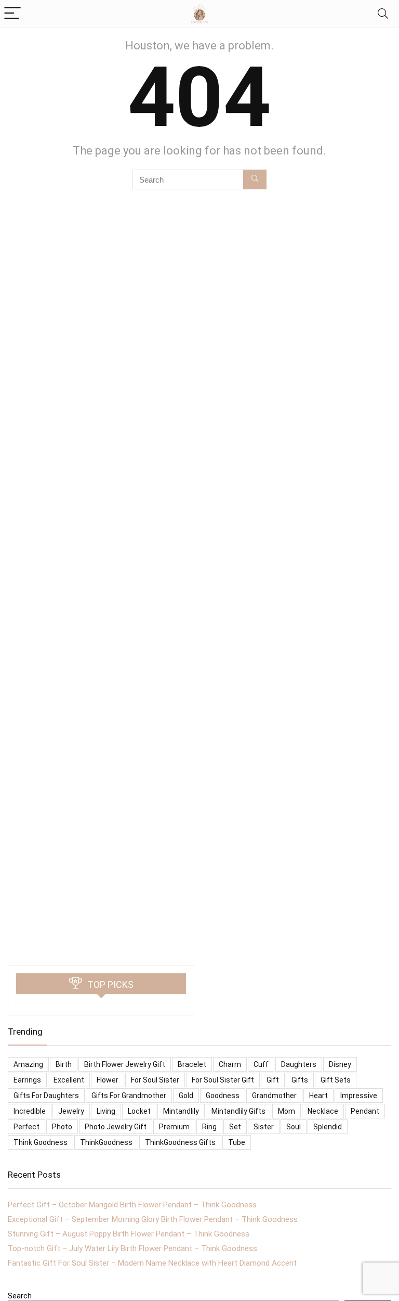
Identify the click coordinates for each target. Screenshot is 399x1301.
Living (106, 1111)
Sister (264, 1127)
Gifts (299, 1080)
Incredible (30, 1111)
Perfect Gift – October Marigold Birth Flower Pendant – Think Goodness (132, 1204)
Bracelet (192, 1064)
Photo (62, 1127)
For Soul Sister (155, 1080)
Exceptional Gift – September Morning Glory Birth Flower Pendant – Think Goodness (153, 1219)
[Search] (382, 14)
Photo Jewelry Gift (116, 1127)
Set (235, 1127)
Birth (64, 1064)
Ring (209, 1127)
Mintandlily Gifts (238, 1111)
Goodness (223, 1095)
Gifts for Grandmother (128, 1095)
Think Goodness (41, 1142)
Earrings (27, 1080)
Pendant (365, 1111)
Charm (230, 1064)
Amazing (28, 1064)
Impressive (358, 1095)
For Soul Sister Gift (223, 1080)
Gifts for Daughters (46, 1095)
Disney (340, 1064)
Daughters (298, 1064)
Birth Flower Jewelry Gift (124, 1064)
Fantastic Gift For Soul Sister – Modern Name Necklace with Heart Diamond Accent (152, 1263)
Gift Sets (336, 1080)
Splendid (327, 1127)
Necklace (323, 1111)
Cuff (261, 1064)
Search (20, 1295)
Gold (186, 1095)
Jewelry (71, 1111)
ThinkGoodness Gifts (180, 1142)
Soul (293, 1127)
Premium (174, 1127)
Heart (318, 1095)
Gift (273, 1080)
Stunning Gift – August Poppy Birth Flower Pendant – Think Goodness (128, 1234)
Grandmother (274, 1095)
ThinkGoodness (106, 1142)
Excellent (69, 1080)
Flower (107, 1080)
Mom (286, 1111)
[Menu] (12, 14)
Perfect (26, 1127)
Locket (139, 1111)
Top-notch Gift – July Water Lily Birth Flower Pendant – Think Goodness (132, 1248)
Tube (236, 1142)
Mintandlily (181, 1111)
